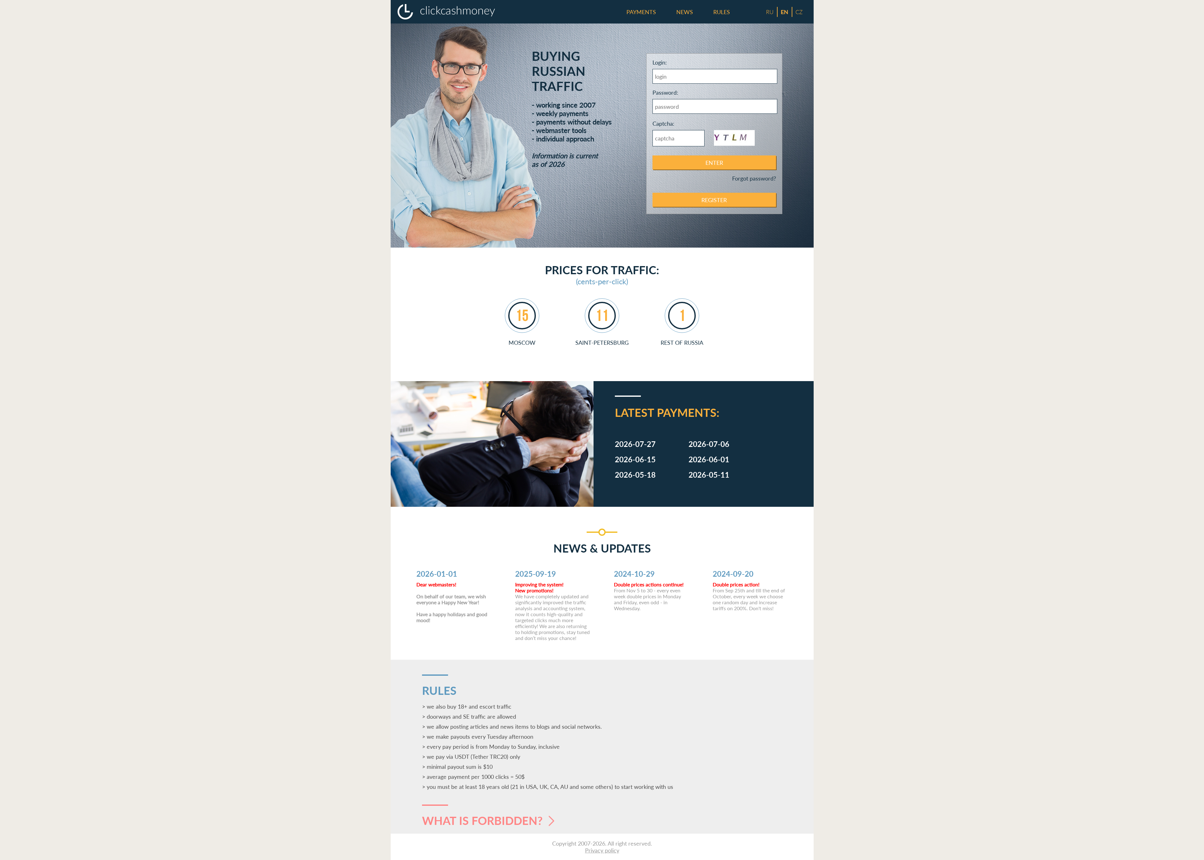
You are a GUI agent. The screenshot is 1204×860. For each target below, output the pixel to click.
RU (770, 11)
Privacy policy (602, 850)
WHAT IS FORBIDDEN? (484, 820)
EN (784, 11)
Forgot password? (754, 178)
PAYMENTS (641, 11)
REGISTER (714, 200)
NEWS (684, 11)
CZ (799, 11)
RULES (721, 11)
